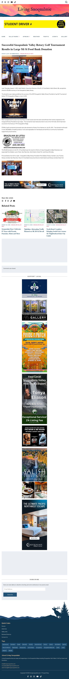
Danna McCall (16, 53)
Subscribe (10, 594)
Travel (63, 647)
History (45, 644)
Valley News (13, 36)
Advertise (4, 629)
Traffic (46, 36)
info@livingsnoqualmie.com (8, 663)
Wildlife (10, 650)
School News (31, 647)
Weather (36, 36)
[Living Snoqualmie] (34, 9)
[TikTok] (11, 201)
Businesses (5, 644)
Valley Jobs (4, 631)
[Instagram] (8, 201)
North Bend (57, 644)
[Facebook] (6, 201)
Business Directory (6, 634)
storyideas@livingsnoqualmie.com (10, 665)
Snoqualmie (39, 647)
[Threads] (3, 201)
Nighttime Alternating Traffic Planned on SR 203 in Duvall (34, 230)
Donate (3, 626)
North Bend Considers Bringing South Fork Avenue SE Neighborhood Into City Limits (56, 232)
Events (55, 36)
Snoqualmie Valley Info (26, 53)
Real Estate (15, 647)
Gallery (64, 36)
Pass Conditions (6, 647)
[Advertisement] (34, 250)
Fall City (31, 644)
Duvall (18, 644)
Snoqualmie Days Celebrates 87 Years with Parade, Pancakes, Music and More (11, 231)
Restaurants (23, 647)
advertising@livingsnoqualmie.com (10, 667)
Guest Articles (38, 644)
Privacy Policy (45, 673)
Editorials (24, 644)
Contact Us (5, 637)
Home (3, 36)
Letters (51, 644)
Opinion (26, 36)
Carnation (13, 644)
